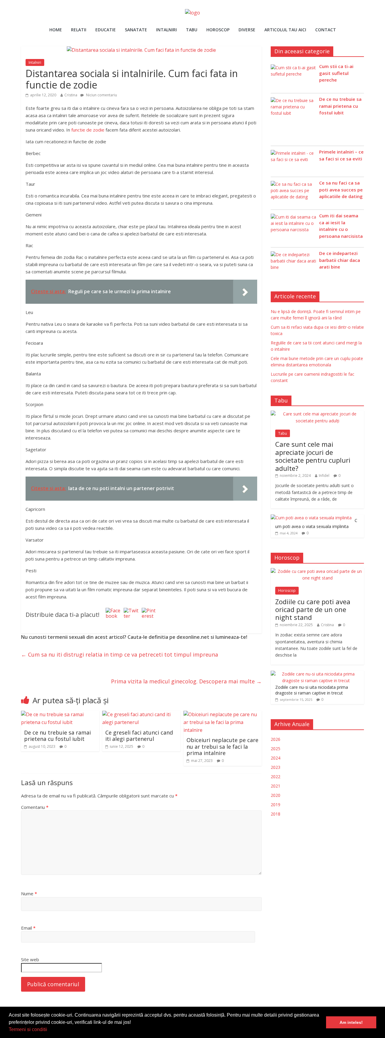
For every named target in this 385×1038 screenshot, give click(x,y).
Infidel (324, 475)
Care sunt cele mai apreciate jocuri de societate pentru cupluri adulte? (312, 456)
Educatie (105, 30)
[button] (49, 1030)
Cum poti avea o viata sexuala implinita (316, 523)
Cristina (70, 95)
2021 (275, 786)
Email (28, 928)
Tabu (191, 30)
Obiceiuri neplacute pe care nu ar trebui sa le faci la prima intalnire (222, 746)
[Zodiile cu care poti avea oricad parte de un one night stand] (317, 571)
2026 (275, 739)
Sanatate (136, 30)
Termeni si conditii (28, 1029)
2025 (275, 748)
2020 (275, 795)
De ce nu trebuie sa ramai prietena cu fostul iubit (57, 736)
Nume (29, 893)
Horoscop (217, 30)
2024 (275, 758)
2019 (275, 804)
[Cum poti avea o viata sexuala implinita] (311, 518)
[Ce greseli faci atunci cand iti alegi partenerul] (141, 714)
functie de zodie (87, 130)
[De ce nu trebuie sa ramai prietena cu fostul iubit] (60, 714)
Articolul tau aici (285, 30)
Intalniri (166, 30)
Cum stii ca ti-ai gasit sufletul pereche (336, 73)
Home (55, 30)
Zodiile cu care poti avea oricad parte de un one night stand (312, 609)
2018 (275, 814)
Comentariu (34, 807)
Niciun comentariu (101, 95)
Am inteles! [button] (351, 1022)
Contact (325, 30)
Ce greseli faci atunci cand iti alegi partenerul (139, 736)
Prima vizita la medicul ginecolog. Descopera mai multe (186, 681)
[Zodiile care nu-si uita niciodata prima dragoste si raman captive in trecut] (316, 674)
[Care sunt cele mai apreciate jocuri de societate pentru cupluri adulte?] (317, 414)
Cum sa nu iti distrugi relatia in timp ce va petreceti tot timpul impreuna (119, 654)
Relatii (78, 30)
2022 (275, 776)
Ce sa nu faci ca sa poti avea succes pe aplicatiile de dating (341, 189)
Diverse (247, 30)
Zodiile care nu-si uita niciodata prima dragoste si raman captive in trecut (311, 690)
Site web (30, 959)
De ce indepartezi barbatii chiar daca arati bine (339, 260)
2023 (275, 767)
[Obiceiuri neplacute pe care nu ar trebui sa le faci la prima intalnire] (222, 714)
